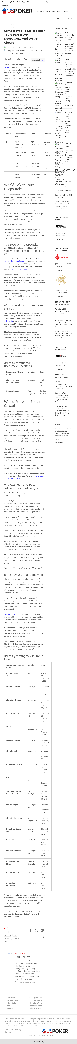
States (16, 26)
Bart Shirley (11, 47)
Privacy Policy (38, 1042)
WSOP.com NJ (38, 476)
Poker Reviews (68, 11)
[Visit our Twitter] (47, 2)
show (41, 60)
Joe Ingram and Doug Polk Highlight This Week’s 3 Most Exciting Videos (35, 1003)
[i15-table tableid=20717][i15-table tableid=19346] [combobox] (23, 568)
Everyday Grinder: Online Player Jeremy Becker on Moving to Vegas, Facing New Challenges (69, 94)
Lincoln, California (19, 269)
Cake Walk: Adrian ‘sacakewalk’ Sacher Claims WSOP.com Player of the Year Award (62, 397)
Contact (8, 1032)
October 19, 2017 (27, 47)
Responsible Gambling (13, 1030)
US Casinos (57, 18)
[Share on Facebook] (30, 930)
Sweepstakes (68, 18)
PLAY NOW (59, 240)
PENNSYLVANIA (65, 169)
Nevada (7, 67)
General (8, 26)
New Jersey (62, 301)
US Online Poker (43, 11)
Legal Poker (55, 11)
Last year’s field (10, 614)
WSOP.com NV (14, 479)
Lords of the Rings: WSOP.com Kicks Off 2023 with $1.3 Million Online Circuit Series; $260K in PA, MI (62, 410)
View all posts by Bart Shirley (28, 982)
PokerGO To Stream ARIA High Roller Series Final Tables (12, 1003)
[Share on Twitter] (36, 930)
